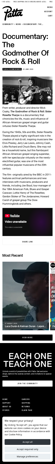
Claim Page (27, 410)
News (18, 24)
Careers (26, 399)
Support (6, 403)
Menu (50, 7)
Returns (26, 407)
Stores (5, 410)
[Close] (50, 419)
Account (48, 11)
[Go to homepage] (12, 13)
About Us (6, 407)
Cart (50, 16)
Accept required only (27, 449)
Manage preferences (27, 456)
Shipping (26, 403)
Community (7, 24)
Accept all (28, 441)
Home (5, 399)
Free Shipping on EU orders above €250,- (25, 2)
